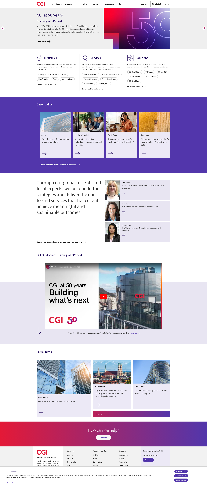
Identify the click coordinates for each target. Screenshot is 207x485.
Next (204, 28)
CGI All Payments (150, 76)
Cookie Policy (11, 483)
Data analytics (88, 84)
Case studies (97, 462)
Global (158, 4)
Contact (144, 4)
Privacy (121, 458)
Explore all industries (45, 84)
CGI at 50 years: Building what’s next (65, 267)
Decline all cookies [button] (181, 480)
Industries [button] (70, 4)
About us (70, 455)
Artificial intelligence (109, 79)
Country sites (72, 462)
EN (166, 4)
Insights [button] (83, 4)
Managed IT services (90, 79)
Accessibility (123, 455)
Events (95, 465)
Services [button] (56, 4)
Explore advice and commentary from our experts (59, 242)
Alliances (70, 458)
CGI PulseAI (149, 72)
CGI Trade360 (162, 72)
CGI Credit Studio (135, 72)
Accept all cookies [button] (181, 471)
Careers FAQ (123, 465)
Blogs (95, 458)
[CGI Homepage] (41, 4)
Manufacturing (43, 79)
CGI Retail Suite (134, 81)
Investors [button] (109, 4)
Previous (3, 28)
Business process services (111, 75)
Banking (41, 75)
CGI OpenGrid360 (134, 76)
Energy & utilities (67, 79)
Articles (96, 455)
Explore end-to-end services (92, 89)
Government (53, 75)
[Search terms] (120, 4)
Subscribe (148, 460)
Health (64, 75)
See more (99, 414)
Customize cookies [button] (181, 475)
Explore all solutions (135, 86)
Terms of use (123, 462)
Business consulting (90, 75)
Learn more (43, 41)
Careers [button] (96, 4)
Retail (55, 79)
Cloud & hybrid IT (103, 84)
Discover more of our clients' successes (60, 164)
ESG (68, 465)
